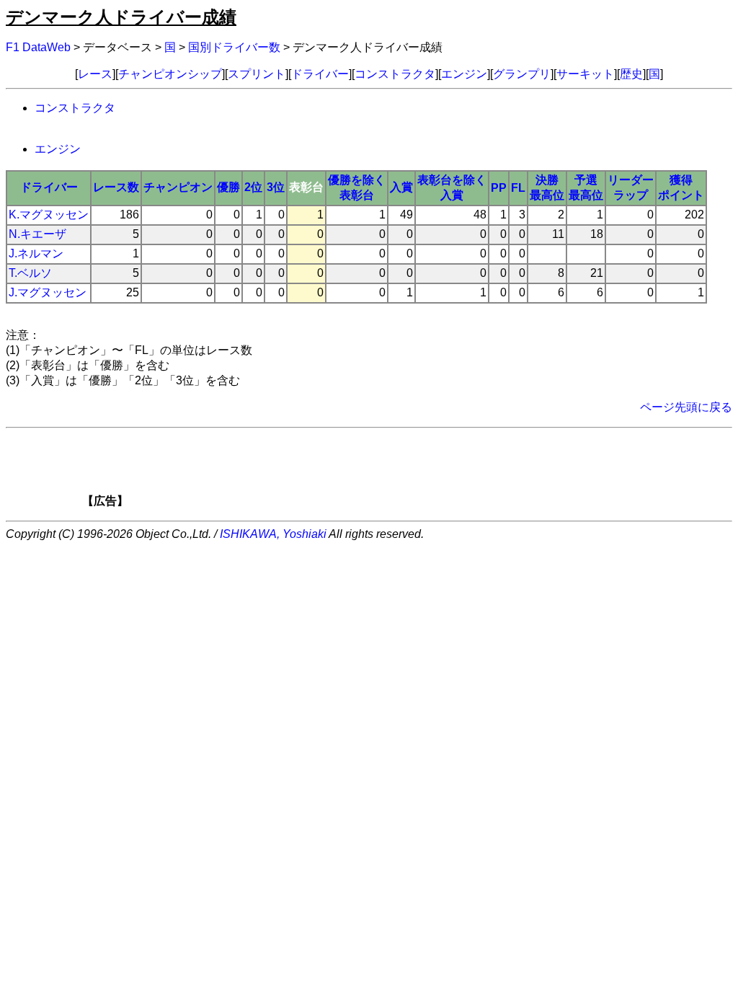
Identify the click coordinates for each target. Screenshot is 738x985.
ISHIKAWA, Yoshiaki (273, 534)
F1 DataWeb (38, 47)
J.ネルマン (36, 253)
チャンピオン (178, 187)
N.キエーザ (37, 234)
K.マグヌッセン (49, 214)
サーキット (585, 74)
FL (518, 188)
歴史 (631, 74)
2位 (253, 187)
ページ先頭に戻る (686, 407)
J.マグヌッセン (47, 292)
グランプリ (522, 74)
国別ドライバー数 (234, 47)
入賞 (401, 187)
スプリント (256, 74)
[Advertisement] (393, 472)
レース (95, 74)
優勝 (228, 187)
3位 (276, 187)
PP (499, 188)
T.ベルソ (30, 273)
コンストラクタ (395, 74)
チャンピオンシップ (170, 74)
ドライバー (320, 74)
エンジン (464, 74)
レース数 (116, 187)
